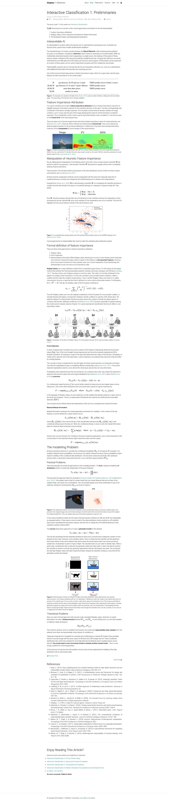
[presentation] (75, 47)
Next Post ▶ (118, 660)
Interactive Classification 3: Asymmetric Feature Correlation (67, 762)
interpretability (58, 19)
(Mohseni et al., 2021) (54, 124)
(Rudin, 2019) (83, 96)
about (86, 3)
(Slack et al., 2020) (63, 183)
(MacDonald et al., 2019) (104, 478)
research (108, 19)
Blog (92, 3)
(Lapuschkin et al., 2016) (67, 154)
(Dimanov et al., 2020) (53, 237)
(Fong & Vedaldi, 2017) (88, 478)
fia (87, 19)
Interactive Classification (78, 24)
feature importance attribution (74, 19)
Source (49, 342)
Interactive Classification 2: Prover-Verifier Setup (63, 758)
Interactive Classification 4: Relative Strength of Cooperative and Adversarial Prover (75, 768)
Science (107, 3)
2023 (50, 19)
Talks (113, 3)
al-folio (88, 798)
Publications (99, 3)
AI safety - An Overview (55, 771)
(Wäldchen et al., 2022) (86, 302)
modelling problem (95, 19)
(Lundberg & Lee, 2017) (67, 173)
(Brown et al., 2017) (104, 365)
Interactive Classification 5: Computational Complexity (65, 765)
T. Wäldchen (56, 3)
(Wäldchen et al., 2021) (98, 374)
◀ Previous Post (52, 656)
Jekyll (81, 798)
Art (118, 3)
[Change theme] (121, 2)
